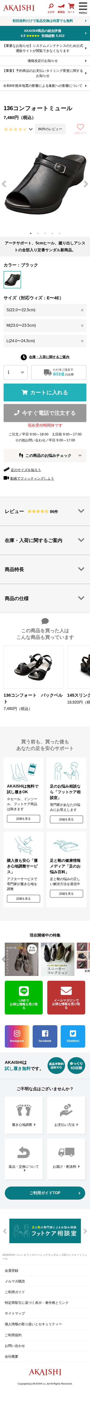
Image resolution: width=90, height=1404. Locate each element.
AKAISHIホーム (11, 1254)
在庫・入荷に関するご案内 (49, 357)
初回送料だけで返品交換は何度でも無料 (42, 21)
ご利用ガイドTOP (45, 1193)
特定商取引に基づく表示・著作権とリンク (37, 1303)
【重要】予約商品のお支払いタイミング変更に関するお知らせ (42, 73)
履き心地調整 (22, 1125)
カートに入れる (49, 392)
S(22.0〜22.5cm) (45, 310)
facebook (45, 1041)
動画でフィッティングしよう (32, 478)
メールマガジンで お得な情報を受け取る (66, 1004)
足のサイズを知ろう (26, 470)
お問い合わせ (15, 1346)
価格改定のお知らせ (43, 61)
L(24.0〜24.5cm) (45, 341)
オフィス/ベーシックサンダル (41, 1254)
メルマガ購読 (15, 1281)
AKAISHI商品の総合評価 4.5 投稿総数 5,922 (43, 33)
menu (83, 8)
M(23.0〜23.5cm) (45, 325)
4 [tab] (52, 233)
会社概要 (11, 1356)
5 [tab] (59, 233)
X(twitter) (73, 1041)
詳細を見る (23, 818)
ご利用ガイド (15, 1292)
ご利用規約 (13, 1335)
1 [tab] (30, 233)
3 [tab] (45, 233)
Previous (4, 184)
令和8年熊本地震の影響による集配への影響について (42, 86)
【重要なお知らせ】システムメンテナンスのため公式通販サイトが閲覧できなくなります (42, 48)
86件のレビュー (50, 129)
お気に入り (80, 133)
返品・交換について (24, 1166)
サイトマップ (15, 1313)
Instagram (17, 1041)
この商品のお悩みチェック (48, 455)
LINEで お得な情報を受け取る (24, 1004)
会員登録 (11, 1270)
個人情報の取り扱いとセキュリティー (33, 1324)
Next (86, 184)
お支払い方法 (64, 1125)
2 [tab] (38, 233)
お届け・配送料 (64, 1166)
